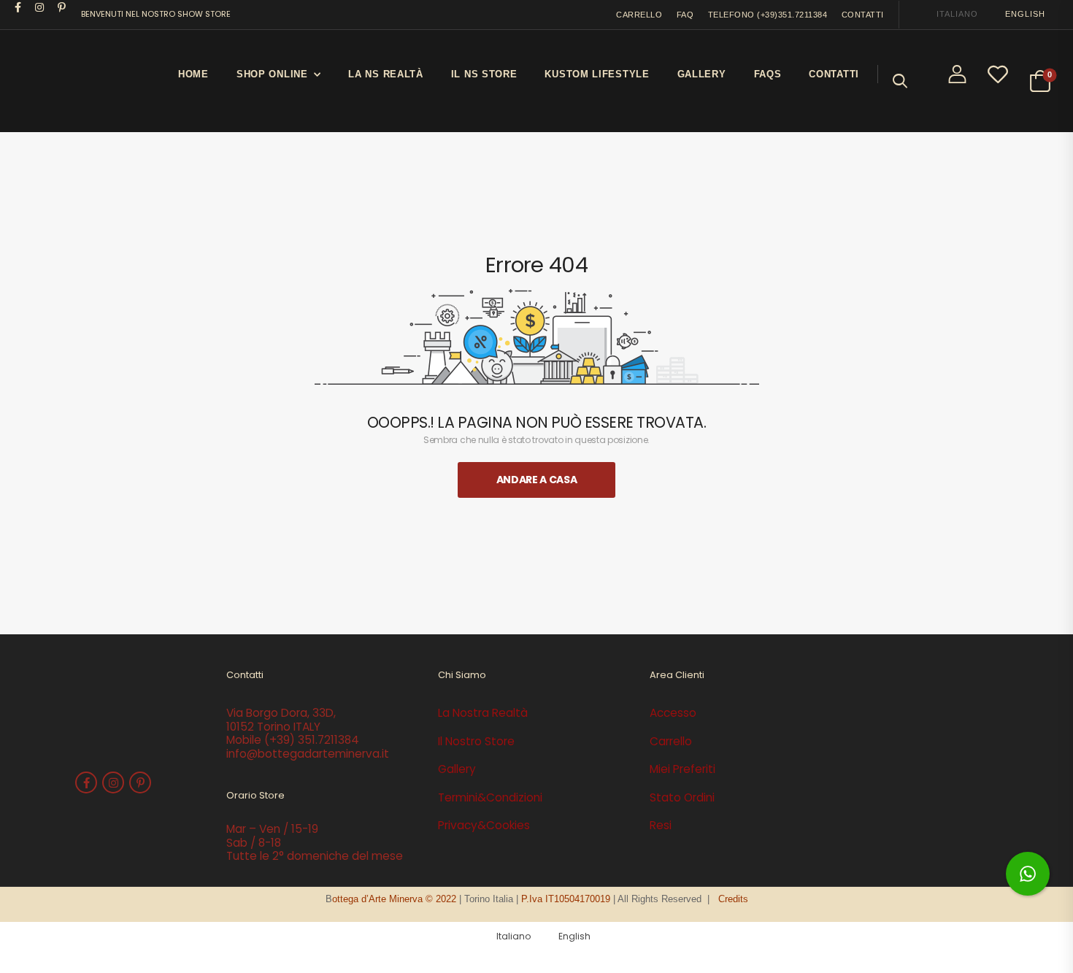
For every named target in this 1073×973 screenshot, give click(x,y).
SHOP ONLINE (272, 74)
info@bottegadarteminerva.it (307, 753)
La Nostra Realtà (483, 712)
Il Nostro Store (476, 741)
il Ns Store (484, 74)
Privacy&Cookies (484, 825)
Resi (661, 825)
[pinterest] (62, 7)
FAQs (768, 74)
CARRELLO (639, 14)
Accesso (673, 712)
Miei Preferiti (682, 769)
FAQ (685, 14)
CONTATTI (863, 14)
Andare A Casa (536, 479)
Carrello (671, 741)
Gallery (701, 74)
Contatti (834, 74)
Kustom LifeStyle (597, 74)
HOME (193, 74)
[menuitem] (950, 14)
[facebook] (18, 7)
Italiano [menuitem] (957, 13)
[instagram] (40, 7)
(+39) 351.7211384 (311, 739)
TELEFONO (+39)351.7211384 (768, 14)
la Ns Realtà (385, 74)
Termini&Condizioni (490, 797)
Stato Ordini (682, 797)
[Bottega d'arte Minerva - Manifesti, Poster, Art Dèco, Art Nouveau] (69, 81)
